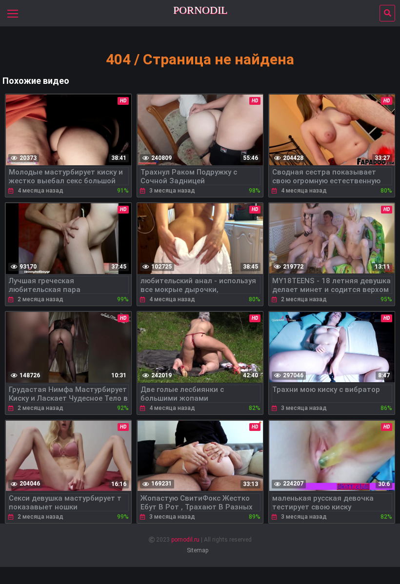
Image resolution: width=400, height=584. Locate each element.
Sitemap (197, 550)
